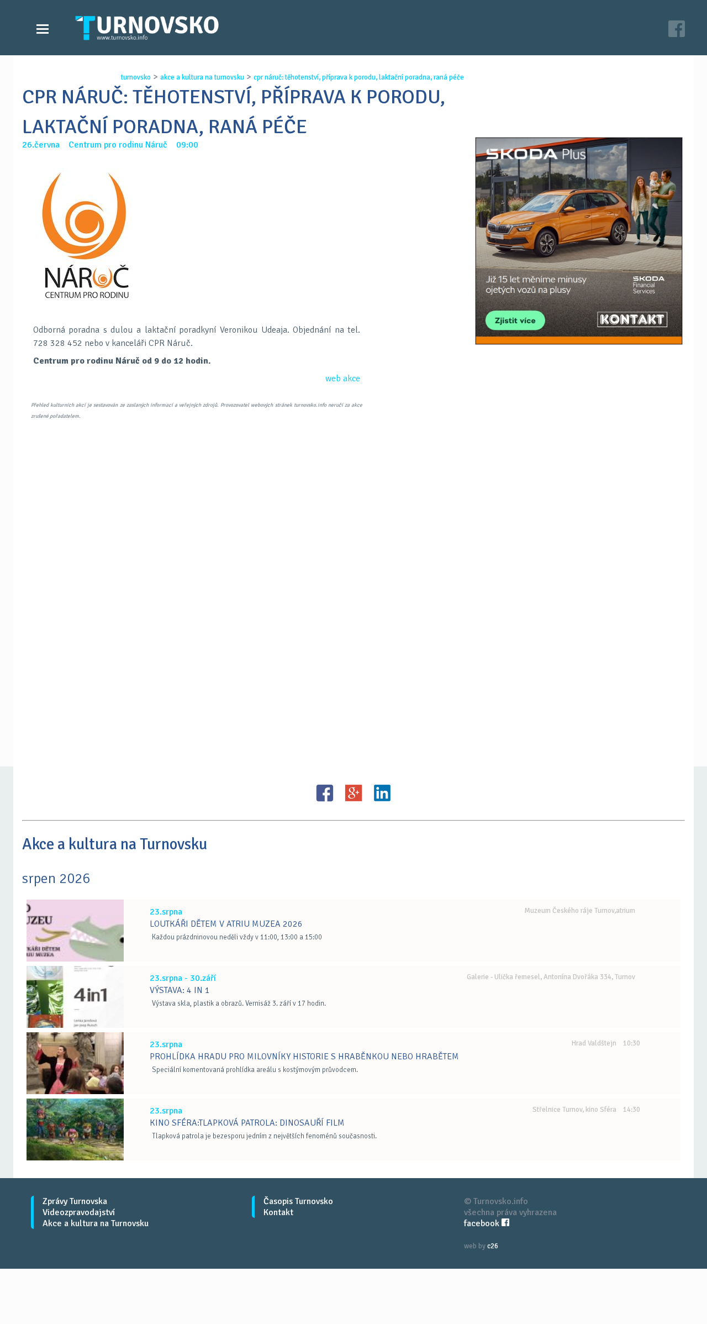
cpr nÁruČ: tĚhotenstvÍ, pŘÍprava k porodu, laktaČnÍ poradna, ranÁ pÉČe (359, 77)
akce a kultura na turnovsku (202, 77)
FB (325, 793)
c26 (492, 1246)
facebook (483, 1223)
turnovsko (136, 77)
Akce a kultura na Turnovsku (96, 1223)
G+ (353, 793)
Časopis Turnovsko (298, 1201)
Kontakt (278, 1212)
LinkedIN (382, 793)
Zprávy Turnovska (75, 1201)
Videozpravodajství (79, 1212)
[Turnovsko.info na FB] (676, 30)
